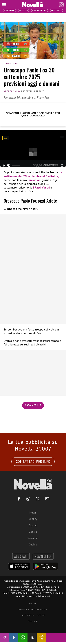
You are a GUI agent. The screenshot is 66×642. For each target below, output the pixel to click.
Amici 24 (23, 10)
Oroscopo (11, 63)
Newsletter (39, 10)
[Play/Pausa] (4, 165)
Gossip (33, 531)
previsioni (34, 180)
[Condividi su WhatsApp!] (22, 637)
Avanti (32, 405)
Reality (33, 519)
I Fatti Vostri (41, 187)
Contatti (33, 603)
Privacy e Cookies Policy (33, 609)
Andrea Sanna (12, 91)
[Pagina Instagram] (61, 4)
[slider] (16, 165)
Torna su (33, 621)
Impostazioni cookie (33, 615)
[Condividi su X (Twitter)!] (32, 637)
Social (33, 525)
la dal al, (33, 174)
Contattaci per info (33, 461)
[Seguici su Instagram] (4, 637)
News (33, 512)
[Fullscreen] (62, 165)
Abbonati (56, 10)
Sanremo (9, 10)
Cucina (33, 544)
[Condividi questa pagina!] (41, 637)
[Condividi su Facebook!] (13, 637)
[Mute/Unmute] (9, 165)
